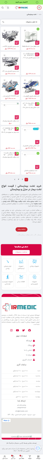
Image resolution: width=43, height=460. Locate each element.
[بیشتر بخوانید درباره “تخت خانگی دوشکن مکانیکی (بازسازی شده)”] (37, 142)
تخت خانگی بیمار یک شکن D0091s (30, 107)
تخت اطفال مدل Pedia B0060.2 (30, 46)
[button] (37, 43)
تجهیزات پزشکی (34, 266)
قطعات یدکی (21, 282)
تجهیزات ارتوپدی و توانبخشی (7, 283)
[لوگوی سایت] (21, 7)
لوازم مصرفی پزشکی (7, 267)
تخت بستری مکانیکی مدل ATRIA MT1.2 (28, 58)
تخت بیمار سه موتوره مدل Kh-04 (10, 132)
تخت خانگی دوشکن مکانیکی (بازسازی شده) (28, 146)
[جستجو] (3, 8)
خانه (40, 14)
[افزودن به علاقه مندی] (25, 30)
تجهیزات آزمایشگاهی (21, 267)
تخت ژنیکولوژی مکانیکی (30, 171)
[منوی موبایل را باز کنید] (39, 8)
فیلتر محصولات (30, 22)
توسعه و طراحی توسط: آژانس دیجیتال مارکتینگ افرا (21, 443)
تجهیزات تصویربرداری (34, 283)
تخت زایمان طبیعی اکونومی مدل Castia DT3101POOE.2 (24, 96)
